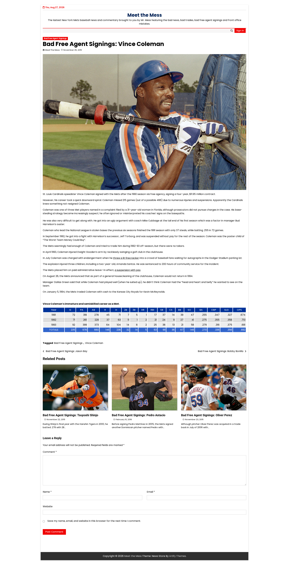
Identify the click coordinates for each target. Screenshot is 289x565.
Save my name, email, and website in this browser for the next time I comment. (94, 521)
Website (48, 506)
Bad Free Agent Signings (55, 38)
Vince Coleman (94, 343)
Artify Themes (177, 556)
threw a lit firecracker (126, 258)
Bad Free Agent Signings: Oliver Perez (206, 415)
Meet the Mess (144, 15)
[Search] (231, 30)
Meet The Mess (52, 50)
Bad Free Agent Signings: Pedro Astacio (138, 415)
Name (47, 492)
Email (151, 492)
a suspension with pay (128, 270)
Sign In (240, 30)
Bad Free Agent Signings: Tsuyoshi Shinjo (70, 415)
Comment (50, 452)
